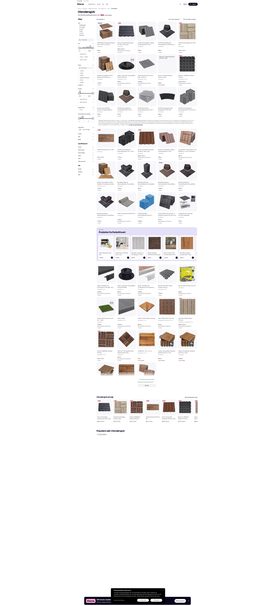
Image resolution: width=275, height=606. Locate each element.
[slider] (79, 48)
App (103, 4)
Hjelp (107, 4)
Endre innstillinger (119, 600)
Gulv (79, 23)
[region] (138, 596)
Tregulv (81, 31)
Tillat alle (156, 600)
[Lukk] (163, 590)
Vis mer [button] (147, 385)
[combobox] (174, 19)
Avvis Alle (143, 600)
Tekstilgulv (81, 35)
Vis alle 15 (80, 85)
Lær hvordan (108, 15)
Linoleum (81, 33)
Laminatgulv (82, 27)
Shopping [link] (84, 8)
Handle (98, 4)
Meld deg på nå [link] (180, 601)
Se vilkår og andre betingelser (136, 124)
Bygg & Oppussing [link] (92, 8)
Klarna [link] (79, 8)
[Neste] (193, 247)
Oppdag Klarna (91, 4)
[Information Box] (104, 19)
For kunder (79, 1)
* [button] (123, 50)
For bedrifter (86, 1)
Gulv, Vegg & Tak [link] (102, 8)
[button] (185, 4)
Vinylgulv (81, 29)
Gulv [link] (108, 8)
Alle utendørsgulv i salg (191, 397)
